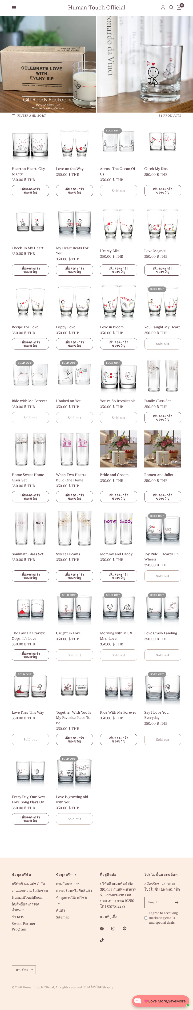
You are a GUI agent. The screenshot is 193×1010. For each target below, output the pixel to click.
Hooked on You (68, 401)
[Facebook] (105, 928)
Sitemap (62, 917)
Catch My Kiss (156, 168)
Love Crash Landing (160, 633)
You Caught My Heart (162, 327)
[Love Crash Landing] (162, 607)
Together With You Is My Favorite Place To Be (73, 717)
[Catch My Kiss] (162, 143)
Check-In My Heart (28, 248)
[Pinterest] (128, 928)
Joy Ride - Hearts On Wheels (161, 557)
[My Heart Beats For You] (74, 222)
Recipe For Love (25, 327)
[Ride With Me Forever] (118, 686)
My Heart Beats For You (72, 251)
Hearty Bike (110, 250)
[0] (178, 7)
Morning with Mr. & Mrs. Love (116, 636)
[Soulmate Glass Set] (30, 528)
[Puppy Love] (74, 301)
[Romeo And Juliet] (162, 449)
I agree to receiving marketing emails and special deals (163, 918)
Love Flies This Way (28, 712)
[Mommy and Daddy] (118, 528)
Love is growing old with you (72, 799)
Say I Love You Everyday (156, 715)
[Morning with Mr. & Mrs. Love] (118, 607)
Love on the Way (70, 168)
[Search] (171, 7)
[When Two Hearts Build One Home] (74, 449)
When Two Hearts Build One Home (71, 477)
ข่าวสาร (18, 916)
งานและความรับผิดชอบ (30, 890)
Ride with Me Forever (29, 401)
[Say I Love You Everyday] (162, 686)
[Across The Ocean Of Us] (118, 143)
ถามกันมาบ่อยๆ (68, 883)
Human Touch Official (96, 7)
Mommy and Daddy (116, 554)
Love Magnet (155, 250)
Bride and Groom (114, 474)
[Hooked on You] (74, 375)
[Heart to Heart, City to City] (30, 143)
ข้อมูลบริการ (66, 874)
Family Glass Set (157, 401)
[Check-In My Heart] (30, 222)
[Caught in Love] (74, 607)
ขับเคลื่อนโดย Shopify (98, 987)
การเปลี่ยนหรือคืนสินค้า (74, 890)
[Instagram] (116, 928)
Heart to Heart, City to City (28, 171)
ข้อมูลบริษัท (21, 874)
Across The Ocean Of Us (117, 171)
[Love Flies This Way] (30, 686)
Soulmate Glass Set (28, 554)
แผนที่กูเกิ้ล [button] (108, 917)
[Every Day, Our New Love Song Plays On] (30, 771)
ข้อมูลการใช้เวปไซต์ (71, 897)
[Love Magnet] (162, 223)
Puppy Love (65, 327)
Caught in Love (68, 633)
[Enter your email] (176, 902)
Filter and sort (31, 115)
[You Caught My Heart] (162, 301)
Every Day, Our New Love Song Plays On (28, 799)
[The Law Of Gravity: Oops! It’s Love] (30, 607)
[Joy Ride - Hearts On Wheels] (162, 528)
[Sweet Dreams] (74, 528)
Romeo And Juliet (158, 474)
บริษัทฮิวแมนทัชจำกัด (28, 883)
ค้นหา (60, 910)
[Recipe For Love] (30, 301)
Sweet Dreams (68, 554)
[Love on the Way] (74, 143)
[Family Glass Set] (162, 375)
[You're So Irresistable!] (118, 375)
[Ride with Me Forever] (30, 375)
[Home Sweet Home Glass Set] (30, 449)
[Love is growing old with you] (74, 771)
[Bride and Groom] (118, 449)
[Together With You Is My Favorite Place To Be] (74, 686)
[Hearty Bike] (118, 223)
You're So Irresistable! (118, 401)
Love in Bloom (112, 327)
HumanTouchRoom (27, 897)
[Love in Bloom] (118, 301)
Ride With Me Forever (118, 712)
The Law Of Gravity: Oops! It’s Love (28, 636)
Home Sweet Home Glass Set (28, 477)
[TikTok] (105, 940)
